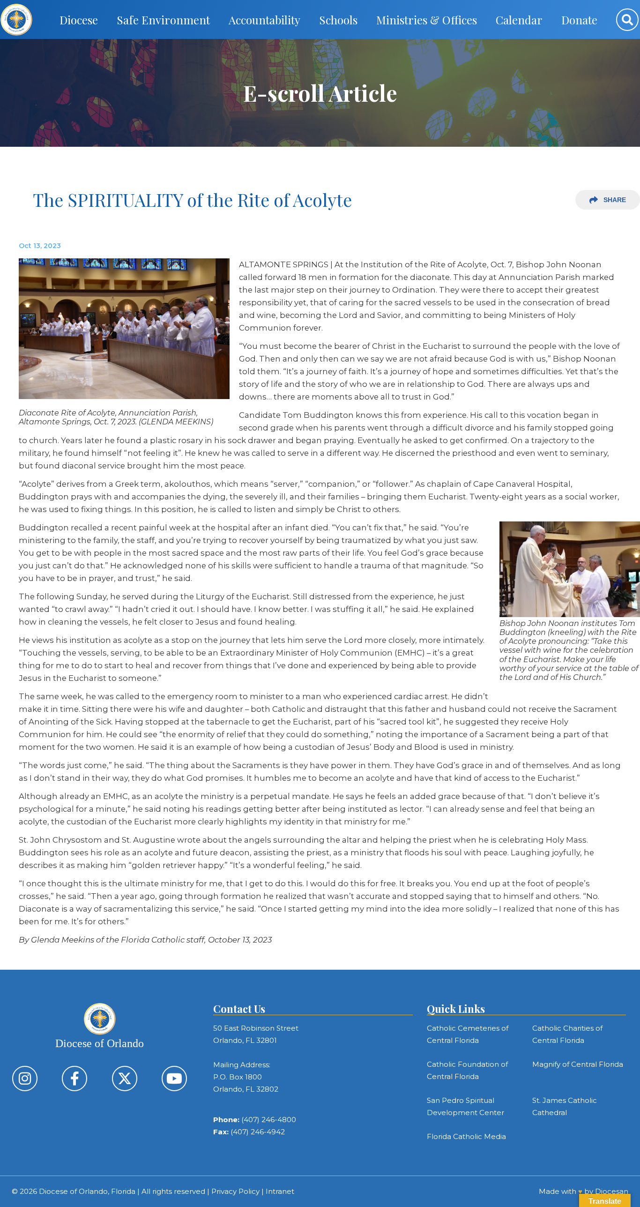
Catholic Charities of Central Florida (567, 1034)
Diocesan (611, 1191)
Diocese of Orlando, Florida (87, 1191)
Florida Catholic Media (466, 1136)
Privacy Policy (235, 1191)
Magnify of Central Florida (577, 1064)
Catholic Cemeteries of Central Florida (467, 1034)
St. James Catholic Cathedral (564, 1106)
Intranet (280, 1191)
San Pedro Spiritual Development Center (465, 1106)
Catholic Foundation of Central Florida (467, 1070)
